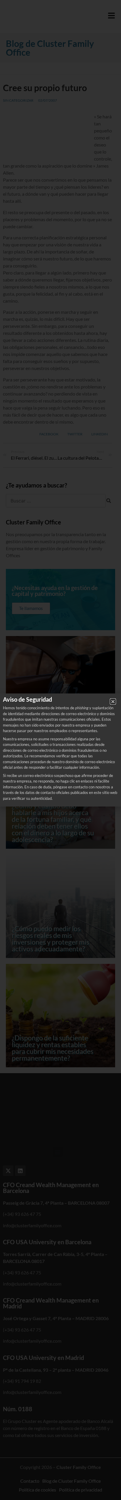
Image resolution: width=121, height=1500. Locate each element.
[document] (60, 750)
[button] (113, 701)
